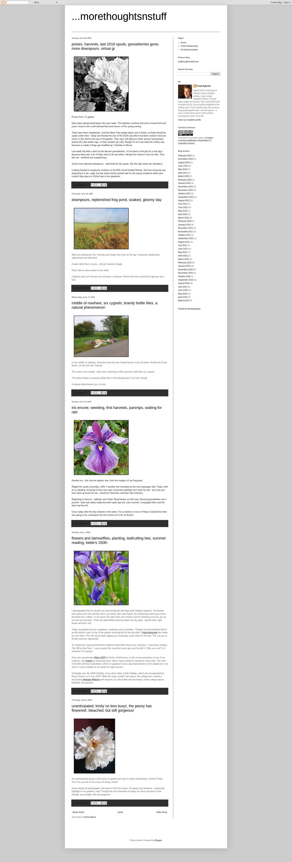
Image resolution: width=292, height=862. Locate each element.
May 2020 (182, 294)
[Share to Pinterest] (105, 185)
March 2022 (183, 218)
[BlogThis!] (95, 185)
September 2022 (185, 197)
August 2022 (184, 200)
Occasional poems (189, 49)
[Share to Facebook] (102, 185)
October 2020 (184, 276)
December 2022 (185, 186)
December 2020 (185, 269)
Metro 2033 (99, 657)
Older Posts (161, 812)
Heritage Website (91, 679)
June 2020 (183, 290)
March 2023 (183, 176)
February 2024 (185, 155)
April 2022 (183, 214)
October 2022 (184, 193)
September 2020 (185, 280)
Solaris (89, 660)
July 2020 (182, 287)
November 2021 (185, 231)
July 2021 (182, 245)
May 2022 (182, 211)
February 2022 (185, 221)
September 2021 (185, 238)
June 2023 (183, 166)
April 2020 (183, 297)
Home (120, 812)
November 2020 (185, 273)
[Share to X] (99, 185)
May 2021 (182, 252)
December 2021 (185, 228)
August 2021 (184, 242)
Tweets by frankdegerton (189, 309)
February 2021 (185, 262)
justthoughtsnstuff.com (188, 61)
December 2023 (185, 159)
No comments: (81, 185)
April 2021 (183, 255)
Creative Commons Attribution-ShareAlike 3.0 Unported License (195, 141)
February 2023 (185, 180)
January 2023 (184, 183)
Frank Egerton (204, 86)
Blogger (158, 840)
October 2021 (184, 235)
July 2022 (182, 204)
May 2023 (182, 169)
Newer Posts (78, 812)
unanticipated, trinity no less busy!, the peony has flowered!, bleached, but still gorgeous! (112, 708)
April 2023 (183, 173)
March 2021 (183, 259)
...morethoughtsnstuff (119, 16)
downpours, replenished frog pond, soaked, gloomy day (117, 200)
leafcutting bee (150, 632)
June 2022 (183, 207)
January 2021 (184, 266)
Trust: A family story (189, 46)
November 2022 (185, 190)
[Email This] (92, 185)
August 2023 (184, 162)
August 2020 (184, 283)
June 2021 (183, 249)
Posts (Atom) (90, 817)
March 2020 (183, 300)
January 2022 (184, 225)
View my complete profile (189, 120)
